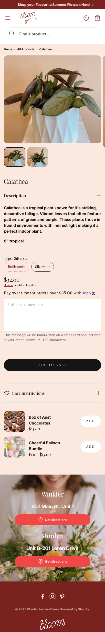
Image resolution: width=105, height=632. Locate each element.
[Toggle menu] (7, 18)
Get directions (56, 520)
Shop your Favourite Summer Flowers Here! (50, 4)
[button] (52, 34)
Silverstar (42, 266)
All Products (25, 49)
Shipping (8, 285)
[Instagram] (52, 596)
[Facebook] (43, 596)
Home (8, 49)
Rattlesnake (16, 266)
